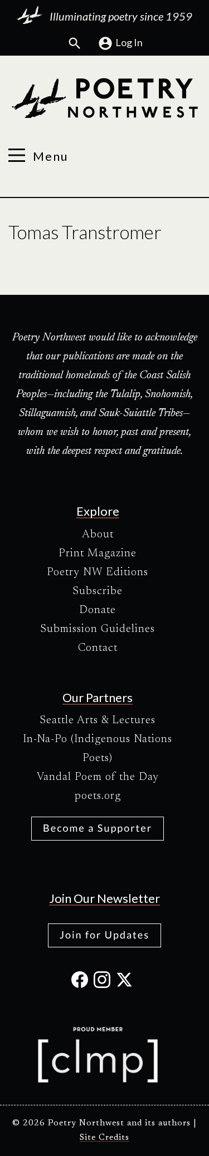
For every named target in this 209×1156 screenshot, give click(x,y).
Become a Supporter (97, 828)
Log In (129, 42)
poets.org (98, 796)
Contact (98, 648)
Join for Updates (104, 934)
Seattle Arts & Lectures (97, 720)
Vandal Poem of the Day (98, 777)
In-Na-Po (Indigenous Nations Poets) (97, 749)
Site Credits (104, 1138)
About (98, 534)
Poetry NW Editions (97, 572)
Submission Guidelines (97, 629)
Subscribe (97, 591)
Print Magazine (98, 553)
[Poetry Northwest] (104, 98)
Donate (97, 610)
